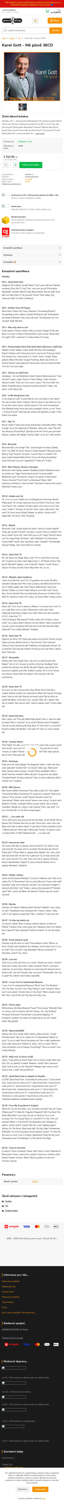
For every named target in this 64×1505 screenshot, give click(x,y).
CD (19, 38)
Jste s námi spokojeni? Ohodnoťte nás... (19, 1312)
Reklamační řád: (9, 1286)
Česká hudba (11, 1210)
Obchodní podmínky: (11, 1281)
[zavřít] (60, 3)
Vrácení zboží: (8, 1292)
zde (43, 1498)
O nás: (4, 1307)
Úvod (4, 38)
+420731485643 (9, 10)
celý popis (40, 133)
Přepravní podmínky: (11, 1297)
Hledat (55, 30)
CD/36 (27, 182)
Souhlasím (40, 1489)
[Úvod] (14, 21)
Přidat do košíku (30, 164)
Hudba (12, 38)
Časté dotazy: (8, 1302)
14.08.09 (28, 179)
